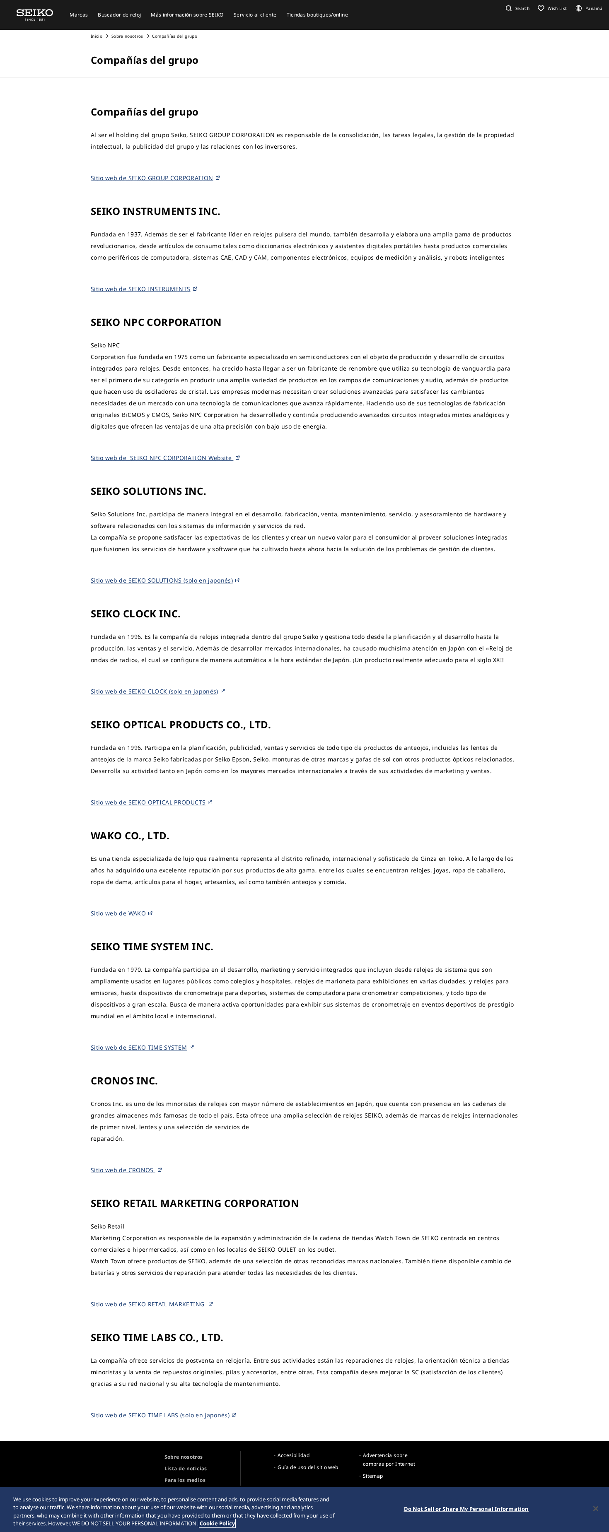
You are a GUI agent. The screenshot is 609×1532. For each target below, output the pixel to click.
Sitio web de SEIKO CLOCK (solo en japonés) (154, 691)
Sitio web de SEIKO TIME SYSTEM (139, 1047)
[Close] (596, 1508)
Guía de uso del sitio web (308, 1467)
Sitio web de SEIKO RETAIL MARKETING (148, 1304)
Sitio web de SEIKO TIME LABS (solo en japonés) (160, 1415)
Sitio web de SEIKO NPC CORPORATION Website (162, 458)
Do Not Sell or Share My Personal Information (466, 1509)
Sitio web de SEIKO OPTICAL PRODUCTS (148, 802)
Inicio (96, 36)
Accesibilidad (294, 1455)
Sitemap (373, 1475)
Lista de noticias (185, 1468)
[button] (516, 8)
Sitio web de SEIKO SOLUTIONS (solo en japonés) (162, 580)
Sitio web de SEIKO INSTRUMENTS (141, 289)
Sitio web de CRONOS (123, 1170)
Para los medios (184, 1480)
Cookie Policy (217, 1523)
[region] (304, 1509)
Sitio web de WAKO (118, 913)
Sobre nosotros (127, 36)
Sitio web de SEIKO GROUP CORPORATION (152, 178)
